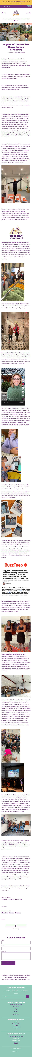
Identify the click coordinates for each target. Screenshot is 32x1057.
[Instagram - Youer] (17, 21)
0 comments (4, 906)
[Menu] (2, 13)
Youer (17, 1051)
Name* (2, 940)
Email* (2, 945)
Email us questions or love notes (16, 1036)
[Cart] (30, 13)
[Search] (5, 13)
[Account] (27, 13)
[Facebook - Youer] (15, 21)
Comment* (3, 951)
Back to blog (16, 928)
